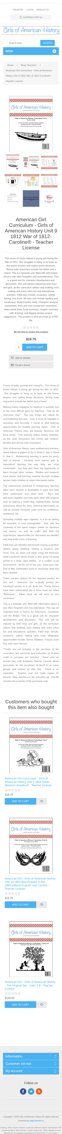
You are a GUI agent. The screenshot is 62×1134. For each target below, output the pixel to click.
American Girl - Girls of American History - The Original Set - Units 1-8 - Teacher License (30, 985)
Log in (30, 10)
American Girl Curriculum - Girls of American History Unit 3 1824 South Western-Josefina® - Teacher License (28, 782)
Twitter (31, 1091)
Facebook (23, 1091)
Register (18, 10)
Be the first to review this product (31, 331)
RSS (39, 1091)
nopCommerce (37, 1121)
